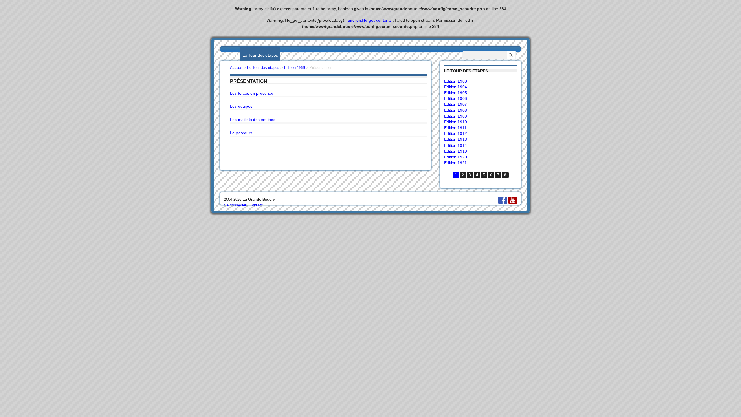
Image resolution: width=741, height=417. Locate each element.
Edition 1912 (455, 133)
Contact (256, 205)
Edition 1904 (455, 87)
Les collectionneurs (423, 55)
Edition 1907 (455, 104)
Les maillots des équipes (252, 119)
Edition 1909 (455, 116)
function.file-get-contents (369, 20)
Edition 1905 (455, 92)
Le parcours (241, 133)
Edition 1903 (455, 81)
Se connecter (235, 205)
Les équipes (241, 106)
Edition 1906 (455, 98)
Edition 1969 (294, 67)
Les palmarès (295, 55)
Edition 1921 (455, 162)
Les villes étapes (362, 55)
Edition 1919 (455, 151)
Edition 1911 (455, 127)
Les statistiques (327, 55)
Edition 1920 (455, 157)
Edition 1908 (455, 110)
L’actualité (392, 55)
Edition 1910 (455, 122)
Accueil (230, 55)
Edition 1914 (455, 145)
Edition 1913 (455, 139)
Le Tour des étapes (260, 55)
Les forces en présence (251, 93)
